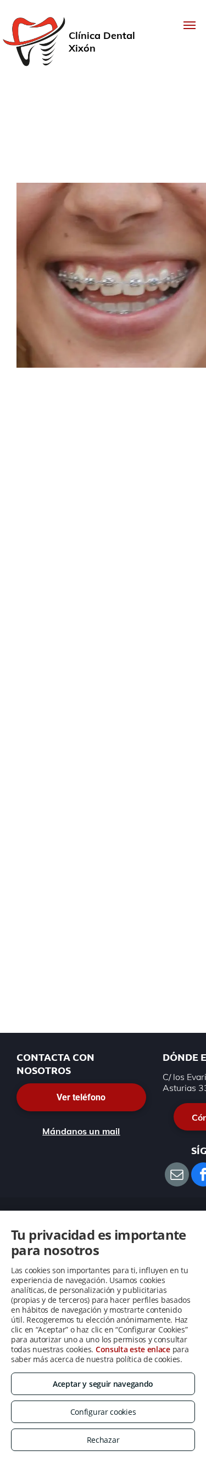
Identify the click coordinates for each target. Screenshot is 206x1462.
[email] (177, 1175)
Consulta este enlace (133, 1349)
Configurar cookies (103, 1412)
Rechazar (103, 1440)
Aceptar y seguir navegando (103, 1384)
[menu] (190, 25)
